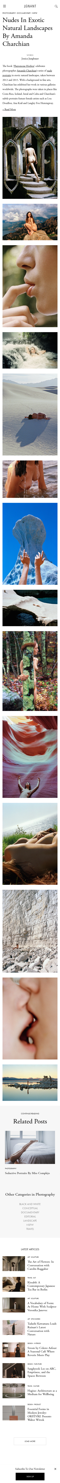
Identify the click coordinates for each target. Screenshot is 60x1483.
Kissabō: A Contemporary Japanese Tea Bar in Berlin (41, 1286)
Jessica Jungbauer (30, 58)
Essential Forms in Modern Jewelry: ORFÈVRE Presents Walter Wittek (39, 1414)
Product (37, 1404)
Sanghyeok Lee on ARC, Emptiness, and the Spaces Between (42, 1372)
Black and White (30, 1204)
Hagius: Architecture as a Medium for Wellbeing (42, 1392)
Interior (37, 1343)
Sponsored (35, 1319)
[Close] (55, 1469)
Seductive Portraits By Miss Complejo (27, 1173)
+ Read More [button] (9, 109)
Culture (36, 1386)
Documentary (24, 13)
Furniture (38, 1364)
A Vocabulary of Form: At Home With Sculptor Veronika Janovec (42, 1306)
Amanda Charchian (26, 71)
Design (30, 1343)
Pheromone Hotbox (24, 66)
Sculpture (35, 1257)
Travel (30, 1229)
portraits (6, 75)
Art (29, 1257)
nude (49, 71)
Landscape (30, 1220)
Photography (9, 13)
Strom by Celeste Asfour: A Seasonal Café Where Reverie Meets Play (42, 1351)
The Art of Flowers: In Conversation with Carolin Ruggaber (41, 1265)
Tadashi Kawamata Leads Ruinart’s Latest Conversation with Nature (42, 1329)
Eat (34, 1278)
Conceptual (30, 1208)
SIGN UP (30, 1476)
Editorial (30, 1216)
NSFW (34, 13)
